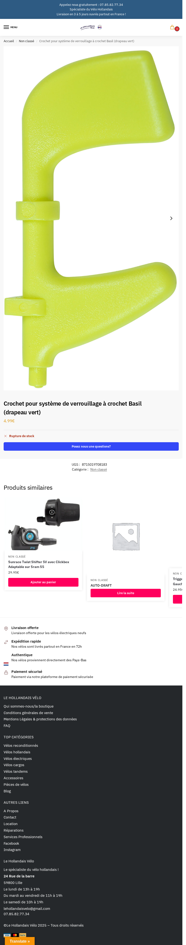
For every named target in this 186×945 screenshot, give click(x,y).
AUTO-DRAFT (101, 585)
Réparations (13, 830)
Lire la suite (125, 593)
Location (11, 823)
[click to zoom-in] (91, 218)
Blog (7, 791)
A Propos (11, 811)
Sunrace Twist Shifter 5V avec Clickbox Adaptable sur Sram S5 (38, 564)
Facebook (11, 843)
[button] (173, 27)
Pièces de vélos (16, 784)
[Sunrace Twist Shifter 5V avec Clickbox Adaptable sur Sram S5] (43, 524)
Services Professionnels (23, 837)
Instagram (12, 849)
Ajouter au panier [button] (43, 582)
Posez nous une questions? (91, 446)
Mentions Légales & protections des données (40, 719)
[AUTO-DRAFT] (125, 536)
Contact (10, 817)
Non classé (26, 41)
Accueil (9, 41)
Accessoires (13, 778)
